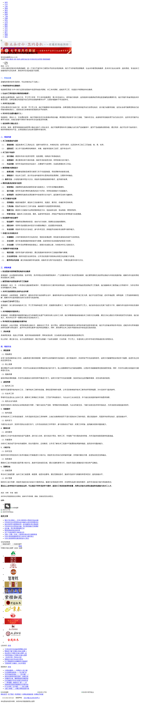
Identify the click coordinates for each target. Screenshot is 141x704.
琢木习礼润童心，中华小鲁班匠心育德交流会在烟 (21, 520)
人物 (6, 16)
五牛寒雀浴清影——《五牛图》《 (16, 674)
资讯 (6, 10)
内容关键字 (18, 544)
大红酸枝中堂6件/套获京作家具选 (16, 680)
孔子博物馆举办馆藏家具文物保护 (16, 661)
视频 (6, 35)
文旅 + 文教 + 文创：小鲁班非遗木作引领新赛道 (21, 534)
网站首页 (4, 694)
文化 (6, 29)
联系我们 (18, 694)
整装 (6, 12)
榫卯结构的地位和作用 (12, 530)
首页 (6, 2)
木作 (14, 59)
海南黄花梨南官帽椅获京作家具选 (16, 684)
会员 (6, 22)
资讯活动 (19, 48)
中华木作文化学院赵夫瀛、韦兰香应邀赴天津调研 (21, 526)
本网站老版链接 (27, 694)
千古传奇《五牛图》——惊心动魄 (16, 686)
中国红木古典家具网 (8, 48)
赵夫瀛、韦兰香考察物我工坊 (15, 528)
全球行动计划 (25, 59)
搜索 (20, 546)
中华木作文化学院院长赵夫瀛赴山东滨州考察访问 (21, 522)
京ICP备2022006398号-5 (32, 698)
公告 (6, 6)
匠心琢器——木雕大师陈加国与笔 (17, 688)
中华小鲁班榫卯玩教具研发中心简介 (17, 538)
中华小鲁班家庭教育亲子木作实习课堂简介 (19, 536)
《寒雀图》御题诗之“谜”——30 (16, 682)
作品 (6, 20)
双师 (6, 14)
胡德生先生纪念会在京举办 (14, 659)
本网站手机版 (38, 694)
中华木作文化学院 (36, 59)
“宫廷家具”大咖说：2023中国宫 (15, 663)
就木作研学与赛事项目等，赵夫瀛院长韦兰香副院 (21, 524)
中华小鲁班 (9, 59)
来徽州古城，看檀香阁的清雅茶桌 (16, 678)
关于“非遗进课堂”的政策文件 (14, 532)
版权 (6, 24)
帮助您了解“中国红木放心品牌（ (16, 651)
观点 (6, 33)
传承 (18, 59)
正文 (25, 48)
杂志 (6, 37)
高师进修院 (46, 59)
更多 (9, 645)
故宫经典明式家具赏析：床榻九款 (16, 676)
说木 (6, 31)
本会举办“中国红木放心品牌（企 (16, 653)
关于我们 (11, 694)
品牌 (6, 18)
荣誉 (6, 27)
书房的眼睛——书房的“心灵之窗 (16, 670)
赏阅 (6, 8)
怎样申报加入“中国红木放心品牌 (16, 655)
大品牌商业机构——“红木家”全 (16, 672)
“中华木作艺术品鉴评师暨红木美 (16, 649)
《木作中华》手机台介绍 (13, 657)
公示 (6, 4)
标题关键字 (6, 544)
